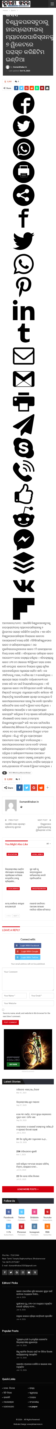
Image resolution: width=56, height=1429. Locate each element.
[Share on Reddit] (23, 526)
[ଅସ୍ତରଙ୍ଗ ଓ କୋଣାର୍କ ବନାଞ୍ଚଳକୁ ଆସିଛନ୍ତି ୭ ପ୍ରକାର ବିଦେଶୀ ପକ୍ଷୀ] (8, 1130)
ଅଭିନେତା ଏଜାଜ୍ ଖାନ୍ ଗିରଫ (27, 1089)
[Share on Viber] (23, 480)
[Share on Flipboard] (23, 618)
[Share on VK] (23, 595)
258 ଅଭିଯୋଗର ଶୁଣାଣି (26, 1151)
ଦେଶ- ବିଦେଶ (9, 1388)
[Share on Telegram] (23, 434)
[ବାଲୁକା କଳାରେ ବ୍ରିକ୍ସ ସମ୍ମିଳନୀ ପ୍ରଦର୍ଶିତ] (8, 1319)
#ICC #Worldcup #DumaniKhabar (20, 773)
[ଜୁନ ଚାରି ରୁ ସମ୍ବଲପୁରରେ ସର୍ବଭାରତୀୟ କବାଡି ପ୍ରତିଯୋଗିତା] (40, 858)
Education (12, 854)
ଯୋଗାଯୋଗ (9, 1406)
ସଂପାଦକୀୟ (34, 1402)
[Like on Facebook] (23, 503)
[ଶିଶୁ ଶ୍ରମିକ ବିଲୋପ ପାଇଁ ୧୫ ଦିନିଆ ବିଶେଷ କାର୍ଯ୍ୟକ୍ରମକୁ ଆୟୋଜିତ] (8, 1354)
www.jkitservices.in (34, 1424)
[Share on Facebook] (23, 113)
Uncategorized (39, 889)
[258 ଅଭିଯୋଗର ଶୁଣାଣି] (8, 1154)
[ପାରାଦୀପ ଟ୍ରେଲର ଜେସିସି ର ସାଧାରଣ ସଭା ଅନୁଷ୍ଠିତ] (8, 1367)
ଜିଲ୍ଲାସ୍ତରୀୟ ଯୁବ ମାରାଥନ (27, 1102)
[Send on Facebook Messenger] (23, 549)
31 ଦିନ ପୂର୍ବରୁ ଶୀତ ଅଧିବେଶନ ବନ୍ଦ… (31, 1139)
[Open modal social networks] (23, 205)
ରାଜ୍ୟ (31, 1388)
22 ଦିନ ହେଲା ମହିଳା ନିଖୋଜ (27, 1176)
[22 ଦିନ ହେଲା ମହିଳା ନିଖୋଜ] (8, 1179)
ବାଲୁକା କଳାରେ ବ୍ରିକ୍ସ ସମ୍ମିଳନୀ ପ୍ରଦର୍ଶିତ (34, 1316)
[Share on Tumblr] (23, 342)
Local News (37, 854)
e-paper (33, 1406)
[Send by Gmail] (23, 388)
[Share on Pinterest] (23, 296)
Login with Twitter (29, 957)
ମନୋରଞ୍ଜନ (9, 1402)
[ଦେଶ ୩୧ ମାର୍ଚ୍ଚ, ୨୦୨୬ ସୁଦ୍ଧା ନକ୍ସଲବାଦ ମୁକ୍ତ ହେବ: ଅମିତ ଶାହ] (8, 1117)
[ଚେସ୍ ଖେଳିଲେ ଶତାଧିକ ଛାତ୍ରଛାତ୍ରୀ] (15, 893)
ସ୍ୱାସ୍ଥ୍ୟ (33, 1392)
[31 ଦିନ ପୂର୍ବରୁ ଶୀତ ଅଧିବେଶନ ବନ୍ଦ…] (8, 1142)
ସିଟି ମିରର (8, 1392)
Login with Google (29, 951)
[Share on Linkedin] (23, 319)
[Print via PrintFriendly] (23, 182)
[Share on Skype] (23, 457)
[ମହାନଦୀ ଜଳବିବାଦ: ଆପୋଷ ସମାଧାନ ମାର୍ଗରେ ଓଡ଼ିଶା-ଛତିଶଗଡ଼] (40, 893)
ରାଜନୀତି (7, 1397)
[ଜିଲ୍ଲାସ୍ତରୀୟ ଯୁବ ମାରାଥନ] (8, 1105)
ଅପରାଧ (32, 1397)
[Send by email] (23, 365)
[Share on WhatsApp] (23, 159)
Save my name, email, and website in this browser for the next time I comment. (26, 1014)
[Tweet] (23, 136)
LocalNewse (13, 889)
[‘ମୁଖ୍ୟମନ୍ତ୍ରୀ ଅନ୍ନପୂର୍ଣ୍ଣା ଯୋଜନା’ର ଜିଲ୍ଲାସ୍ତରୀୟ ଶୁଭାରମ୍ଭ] (8, 1342)
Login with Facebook (29, 945)
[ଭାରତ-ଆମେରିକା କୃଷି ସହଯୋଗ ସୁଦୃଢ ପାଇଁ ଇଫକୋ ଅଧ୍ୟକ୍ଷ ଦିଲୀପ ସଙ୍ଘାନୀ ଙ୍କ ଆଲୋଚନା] (8, 1294)
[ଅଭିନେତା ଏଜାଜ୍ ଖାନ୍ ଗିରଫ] (8, 1092)
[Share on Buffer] (23, 572)
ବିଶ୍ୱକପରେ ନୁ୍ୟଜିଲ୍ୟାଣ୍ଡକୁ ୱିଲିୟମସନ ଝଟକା (43, 827)
